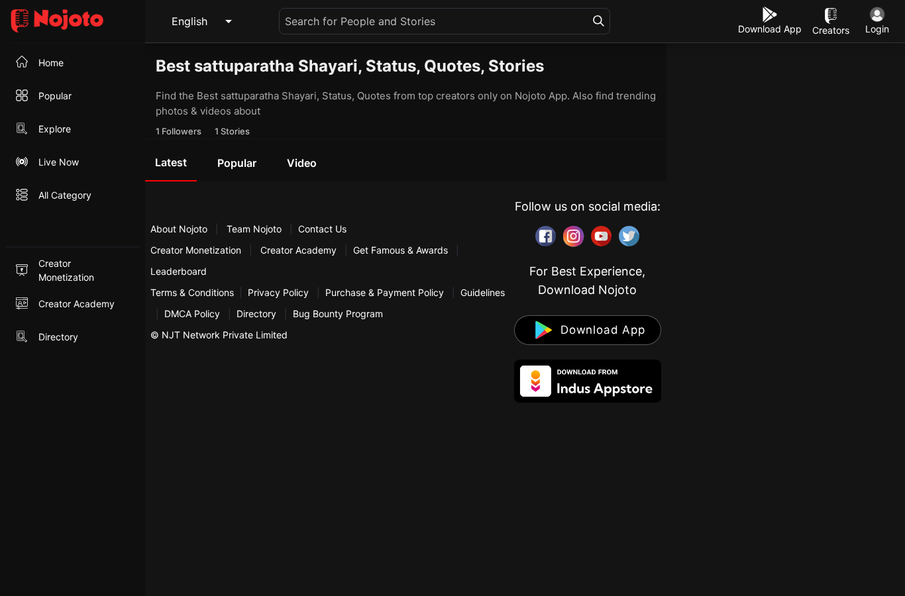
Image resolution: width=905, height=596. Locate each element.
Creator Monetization (197, 250)
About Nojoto (180, 228)
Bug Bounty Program (338, 313)
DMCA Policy (192, 313)
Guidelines (482, 292)
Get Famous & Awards (400, 250)
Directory (256, 313)
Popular (236, 163)
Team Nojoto (254, 228)
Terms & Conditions (192, 292)
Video (302, 163)
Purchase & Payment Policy (384, 292)
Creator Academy (298, 250)
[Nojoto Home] (72, 21)
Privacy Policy (278, 292)
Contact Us (322, 228)
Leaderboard (178, 271)
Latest (171, 162)
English (189, 21)
